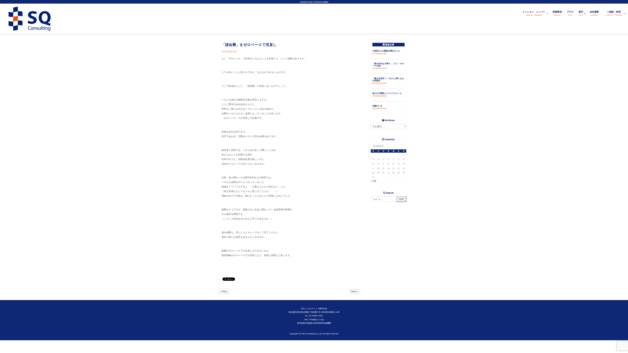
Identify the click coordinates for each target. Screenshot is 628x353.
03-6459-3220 (316, 315)
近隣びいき (377, 106)
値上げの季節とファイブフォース (387, 93)
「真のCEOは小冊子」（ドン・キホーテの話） (388, 64)
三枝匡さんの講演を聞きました (386, 51)
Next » (354, 291)
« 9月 (373, 180)
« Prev (224, 291)
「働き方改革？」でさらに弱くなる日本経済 (388, 79)
